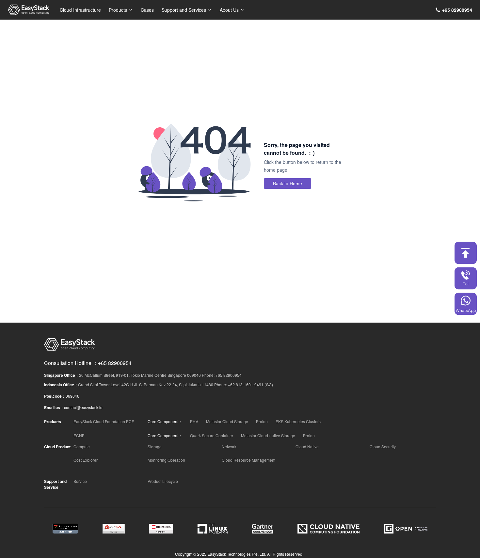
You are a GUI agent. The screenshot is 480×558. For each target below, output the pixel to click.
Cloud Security (383, 446)
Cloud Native (307, 446)
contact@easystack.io (83, 407)
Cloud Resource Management (248, 460)
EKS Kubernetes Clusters (298, 421)
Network (229, 446)
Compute (81, 446)
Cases (147, 10)
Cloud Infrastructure (80, 10)
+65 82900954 (457, 10)
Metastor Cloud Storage (227, 421)
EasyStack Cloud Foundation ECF (103, 421)
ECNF (78, 435)
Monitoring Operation (166, 460)
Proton (262, 421)
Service (80, 481)
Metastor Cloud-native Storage (268, 435)
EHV (194, 421)
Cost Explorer (85, 460)
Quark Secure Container (211, 435)
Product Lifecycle (163, 481)
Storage (155, 446)
